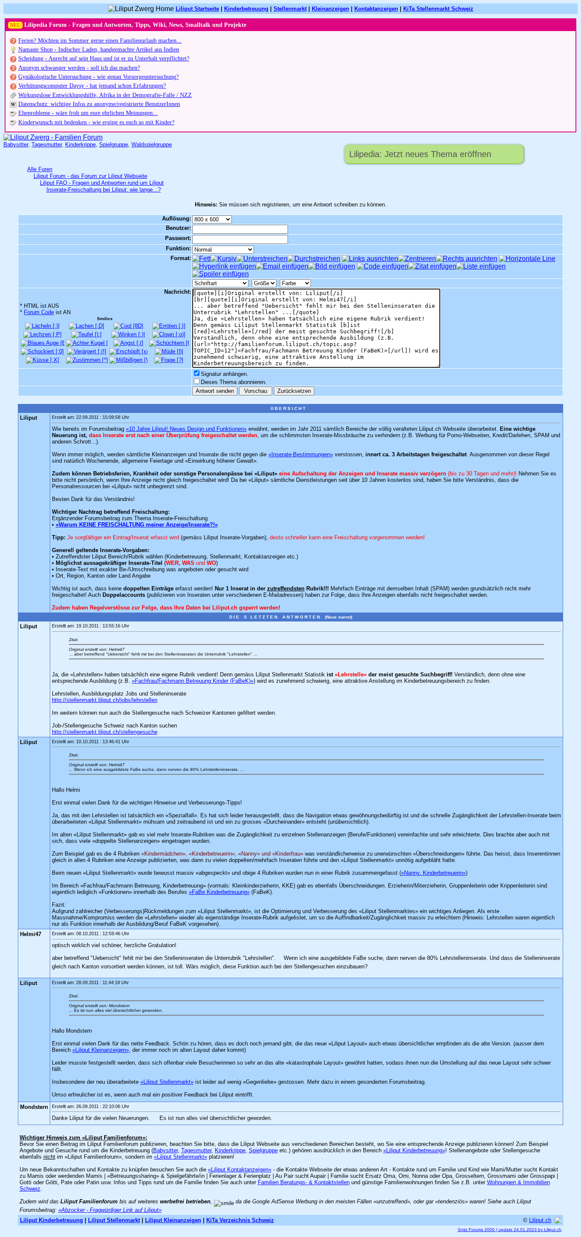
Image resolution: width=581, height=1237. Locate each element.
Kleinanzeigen (330, 9)
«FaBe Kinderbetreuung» (219, 892)
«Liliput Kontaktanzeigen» (239, 1169)
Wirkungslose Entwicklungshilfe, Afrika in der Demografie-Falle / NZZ (105, 95)
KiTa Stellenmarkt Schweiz (438, 9)
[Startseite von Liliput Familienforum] (53, 137)
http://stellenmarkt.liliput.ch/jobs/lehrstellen (104, 700)
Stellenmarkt (290, 9)
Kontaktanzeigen (376, 9)
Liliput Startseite (197, 9)
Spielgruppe (113, 144)
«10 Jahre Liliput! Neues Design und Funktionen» (186, 429)
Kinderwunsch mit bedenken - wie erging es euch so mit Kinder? (96, 122)
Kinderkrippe (80, 144)
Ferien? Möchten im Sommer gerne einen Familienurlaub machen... (100, 40)
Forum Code (39, 312)
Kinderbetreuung (246, 9)
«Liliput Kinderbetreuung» (414, 1150)
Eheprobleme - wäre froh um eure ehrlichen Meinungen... (88, 113)
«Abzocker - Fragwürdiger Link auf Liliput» (110, 1210)
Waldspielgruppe (151, 144)
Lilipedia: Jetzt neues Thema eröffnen (420, 154)
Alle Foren (39, 169)
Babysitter (15, 144)
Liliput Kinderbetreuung (51, 1220)
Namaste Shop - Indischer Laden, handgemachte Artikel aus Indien (98, 49)
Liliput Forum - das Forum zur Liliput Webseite (90, 176)
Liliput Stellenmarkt (114, 1220)
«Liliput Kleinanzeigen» (100, 1050)
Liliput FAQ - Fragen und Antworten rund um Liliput (102, 183)
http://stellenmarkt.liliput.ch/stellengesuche (104, 732)
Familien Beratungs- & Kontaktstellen (304, 1182)
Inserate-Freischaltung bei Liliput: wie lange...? (103, 189)
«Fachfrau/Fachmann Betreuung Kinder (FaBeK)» (192, 681)
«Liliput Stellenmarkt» (167, 1082)
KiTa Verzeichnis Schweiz (240, 1220)
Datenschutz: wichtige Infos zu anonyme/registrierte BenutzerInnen (99, 104)
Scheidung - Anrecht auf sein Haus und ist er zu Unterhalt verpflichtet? (103, 58)
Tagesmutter (46, 144)
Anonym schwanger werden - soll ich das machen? (79, 68)
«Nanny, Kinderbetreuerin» (433, 873)
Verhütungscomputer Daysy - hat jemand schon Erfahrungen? (92, 86)
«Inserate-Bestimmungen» (300, 454)
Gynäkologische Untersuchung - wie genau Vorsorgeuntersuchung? (98, 77)
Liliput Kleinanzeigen (173, 1220)
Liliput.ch (540, 1220)
